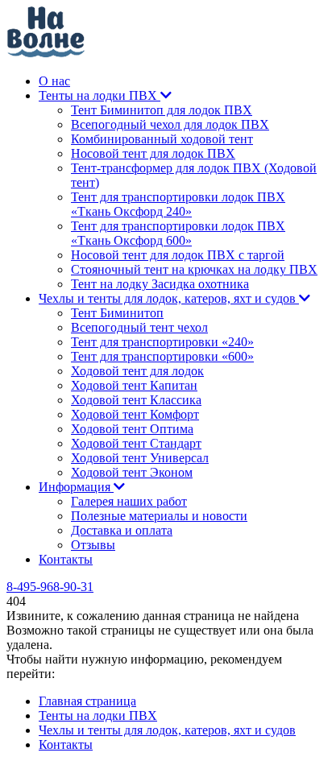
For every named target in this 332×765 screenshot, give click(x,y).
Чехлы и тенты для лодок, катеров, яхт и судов (169, 298)
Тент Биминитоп (117, 313)
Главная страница (87, 701)
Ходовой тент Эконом (132, 472)
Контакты (66, 559)
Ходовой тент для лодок (137, 371)
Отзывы (93, 545)
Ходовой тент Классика (136, 400)
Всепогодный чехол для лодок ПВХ (170, 124)
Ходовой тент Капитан (134, 385)
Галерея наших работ (129, 501)
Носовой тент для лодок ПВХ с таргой (177, 255)
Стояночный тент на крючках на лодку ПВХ (194, 269)
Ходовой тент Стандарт (136, 443)
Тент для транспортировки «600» (162, 356)
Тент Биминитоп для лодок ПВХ (161, 110)
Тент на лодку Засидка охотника (160, 284)
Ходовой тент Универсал (140, 458)
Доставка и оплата (121, 530)
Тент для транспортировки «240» (162, 342)
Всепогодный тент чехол (139, 327)
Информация (76, 487)
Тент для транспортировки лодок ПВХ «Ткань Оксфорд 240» (178, 204)
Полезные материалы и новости (159, 516)
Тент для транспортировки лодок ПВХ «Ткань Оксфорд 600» (178, 233)
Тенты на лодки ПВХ (99, 95)
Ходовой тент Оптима (132, 429)
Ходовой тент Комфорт (135, 414)
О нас (54, 81)
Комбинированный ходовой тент (162, 139)
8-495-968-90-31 (49, 586)
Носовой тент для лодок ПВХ (153, 153)
